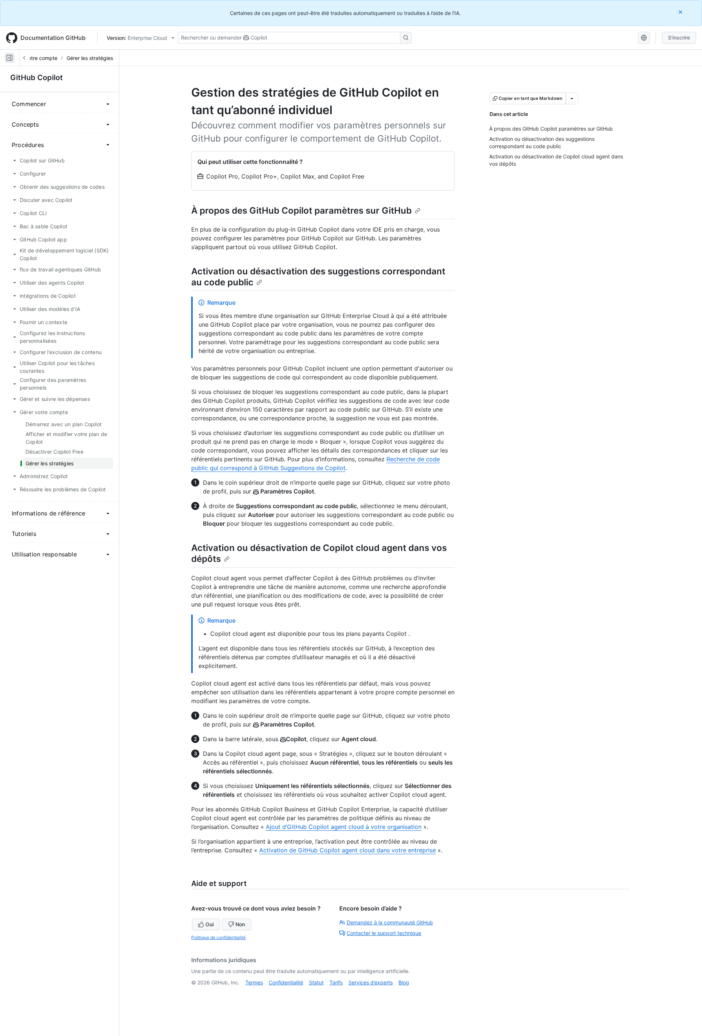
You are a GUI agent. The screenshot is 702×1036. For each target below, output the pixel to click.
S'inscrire (679, 37)
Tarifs (336, 982)
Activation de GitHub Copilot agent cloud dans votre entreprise (347, 850)
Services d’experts (370, 982)
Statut (316, 982)
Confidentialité (286, 982)
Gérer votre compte (34, 58)
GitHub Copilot (36, 77)
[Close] (681, 12)
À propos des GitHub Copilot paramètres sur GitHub (301, 210)
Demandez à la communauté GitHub (390, 922)
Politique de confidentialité (218, 937)
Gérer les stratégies (90, 58)
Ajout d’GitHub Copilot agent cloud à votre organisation (344, 826)
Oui (209, 924)
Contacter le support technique (384, 933)
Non (240, 924)
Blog (404, 982)
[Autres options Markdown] (572, 98)
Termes (254, 982)
